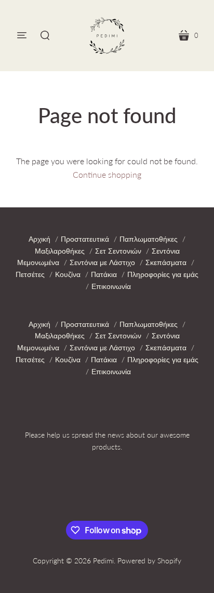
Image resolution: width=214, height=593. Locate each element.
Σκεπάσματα (165, 262)
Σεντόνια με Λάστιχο (102, 262)
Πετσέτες (30, 274)
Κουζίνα (68, 274)
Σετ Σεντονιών (118, 250)
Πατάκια (104, 274)
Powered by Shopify (149, 560)
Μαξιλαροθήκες (60, 250)
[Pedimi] (107, 35)
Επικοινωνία (111, 286)
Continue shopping (107, 174)
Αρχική (39, 238)
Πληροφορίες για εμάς (162, 274)
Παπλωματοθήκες (148, 238)
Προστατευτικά (85, 238)
